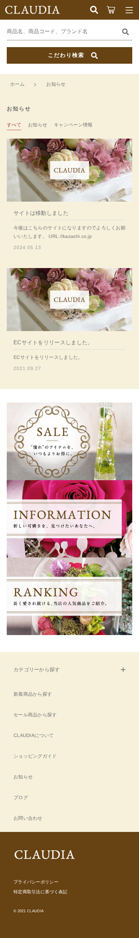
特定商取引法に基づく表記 (40, 891)
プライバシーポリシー (35, 881)
